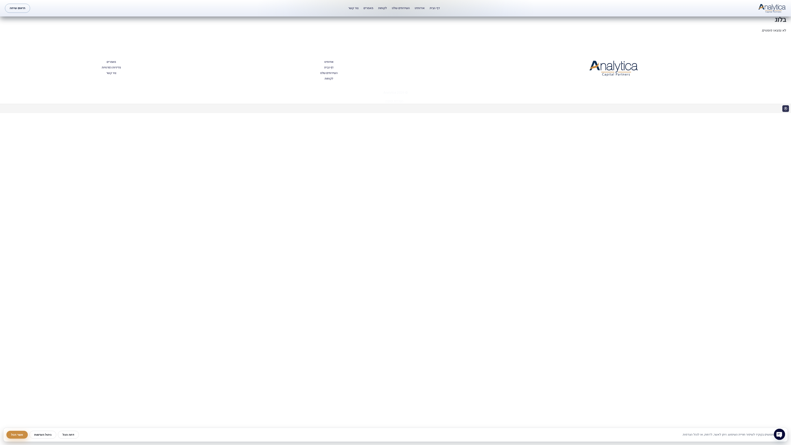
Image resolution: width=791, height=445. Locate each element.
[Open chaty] (779, 434)
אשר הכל (17, 434)
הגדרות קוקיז (394, 101)
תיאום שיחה (17, 8)
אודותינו (420, 8)
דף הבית (435, 8)
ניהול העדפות (42, 434)
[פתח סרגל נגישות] (785, 108)
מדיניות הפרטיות (111, 68)
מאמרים (368, 8)
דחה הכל (68, 434)
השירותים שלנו (401, 8)
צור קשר (353, 8)
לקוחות (382, 8)
